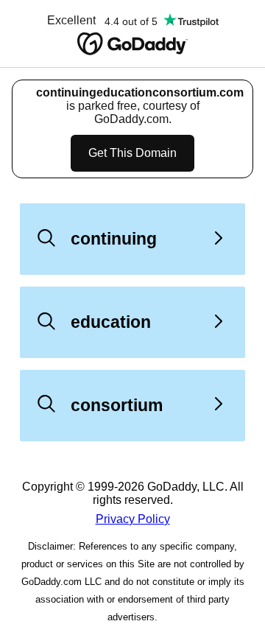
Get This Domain (132, 153)
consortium (117, 405)
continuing (114, 238)
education (111, 322)
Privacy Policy (133, 519)
